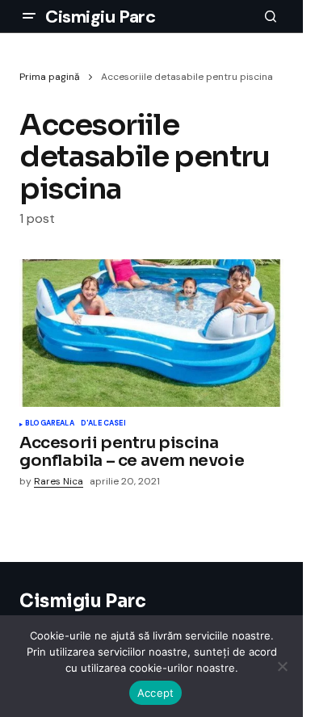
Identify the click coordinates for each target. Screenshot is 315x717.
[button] (29, 16)
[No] (283, 666)
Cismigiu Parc (100, 16)
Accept (155, 692)
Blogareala (49, 424)
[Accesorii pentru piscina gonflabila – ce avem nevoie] (151, 333)
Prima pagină (49, 76)
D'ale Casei (103, 424)
